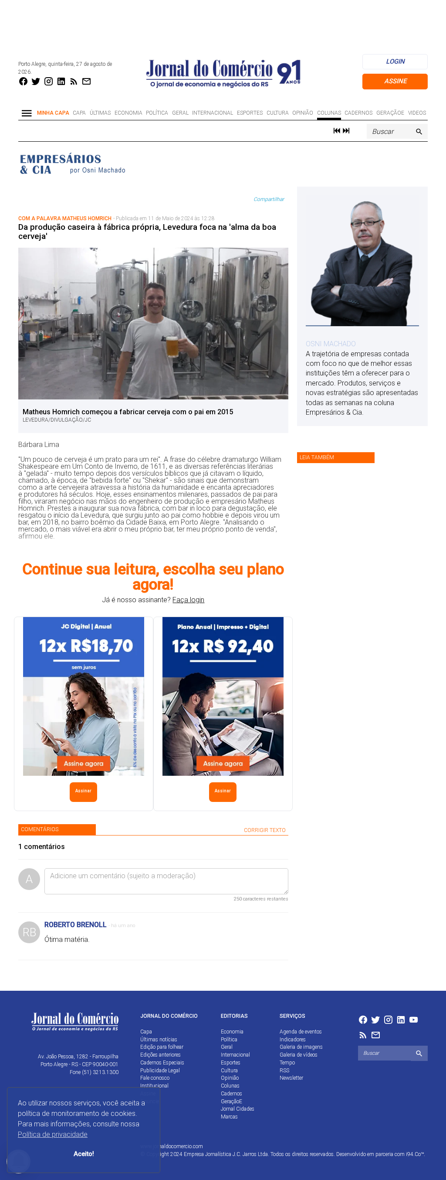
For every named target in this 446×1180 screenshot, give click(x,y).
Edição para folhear (161, 1047)
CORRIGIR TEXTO (265, 830)
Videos (417, 113)
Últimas (100, 113)
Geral (180, 113)
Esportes (250, 113)
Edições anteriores (160, 1055)
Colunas (329, 113)
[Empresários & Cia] (72, 162)
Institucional (154, 1086)
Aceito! (84, 1154)
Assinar (83, 790)
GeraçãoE (390, 113)
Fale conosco (154, 1078)
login (395, 61)
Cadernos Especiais (162, 1063)
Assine (395, 81)
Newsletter (291, 1078)
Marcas (229, 1117)
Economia (128, 113)
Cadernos (358, 113)
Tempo (287, 1063)
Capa (79, 113)
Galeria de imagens (301, 1047)
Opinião (302, 113)
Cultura (278, 113)
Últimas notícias (158, 1040)
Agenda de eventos (301, 1032)
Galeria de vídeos (299, 1055)
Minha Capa (53, 113)
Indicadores (293, 1040)
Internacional (212, 113)
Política (157, 113)
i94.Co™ (415, 1154)
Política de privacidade (53, 1134)
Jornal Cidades (237, 1109)
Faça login (188, 600)
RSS (284, 1070)
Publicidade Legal (160, 1070)
